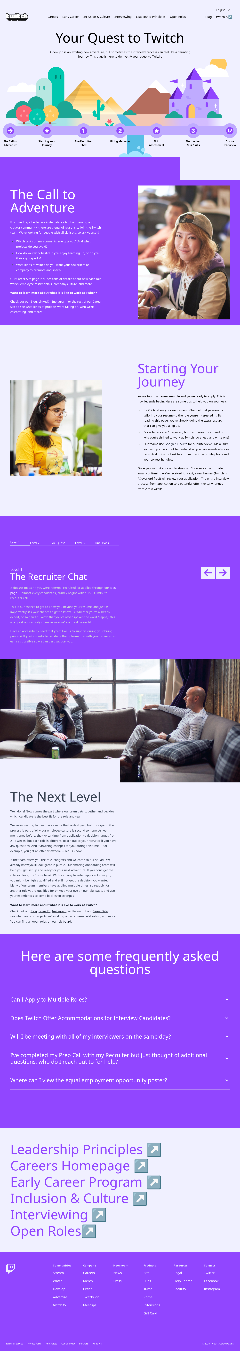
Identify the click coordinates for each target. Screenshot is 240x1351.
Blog (34, 301)
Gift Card (150, 1313)
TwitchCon (91, 1297)
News (117, 1272)
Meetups (89, 1305)
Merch (88, 1281)
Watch (58, 1281)
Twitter (209, 1272)
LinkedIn (44, 301)
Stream (58, 1272)
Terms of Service (14, 1343)
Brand (87, 1289)
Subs (147, 1281)
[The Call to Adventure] (10, 135)
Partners (83, 1343)
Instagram (59, 301)
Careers (53, 17)
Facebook (211, 1281)
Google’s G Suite (176, 444)
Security (180, 1289)
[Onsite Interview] (229, 135)
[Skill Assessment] (156, 135)
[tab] (20, 538)
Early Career (70, 17)
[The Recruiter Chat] (83, 135)
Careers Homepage (72, 1165)
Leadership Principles (151, 17)
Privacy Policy (34, 1343)
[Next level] (223, 573)
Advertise (60, 1297)
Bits (146, 1272)
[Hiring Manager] (120, 135)
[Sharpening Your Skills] (193, 135)
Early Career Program (78, 1181)
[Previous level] (208, 573)
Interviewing (123, 17)
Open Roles (178, 17)
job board (64, 921)
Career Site (23, 279)
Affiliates (97, 1343)
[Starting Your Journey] (47, 135)
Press (117, 1281)
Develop (59, 1289)
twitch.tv (222, 17)
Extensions (152, 1305)
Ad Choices (51, 1343)
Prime (148, 1297)
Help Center (183, 1281)
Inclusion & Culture (96, 17)
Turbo (148, 1289)
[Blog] (208, 17)
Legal (178, 1272)
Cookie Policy (68, 1343)
